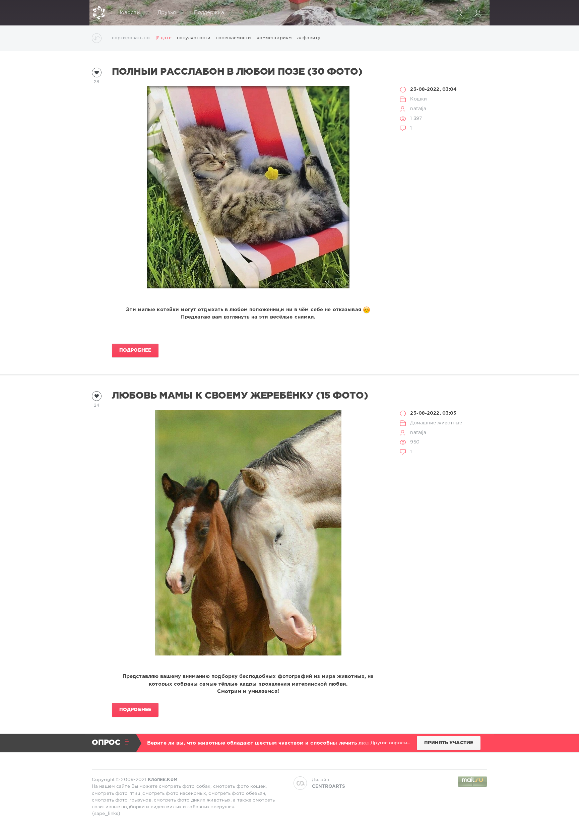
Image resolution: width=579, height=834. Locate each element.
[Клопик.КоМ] (99, 12)
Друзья (166, 12)
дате (166, 38)
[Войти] (477, 12)
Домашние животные (436, 423)
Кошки (418, 99)
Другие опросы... (390, 743)
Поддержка (209, 12)
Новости (128, 12)
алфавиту (308, 38)
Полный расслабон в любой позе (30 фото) (237, 72)
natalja (418, 109)
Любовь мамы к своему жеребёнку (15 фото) (240, 396)
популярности (193, 38)
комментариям (274, 38)
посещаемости (233, 38)
